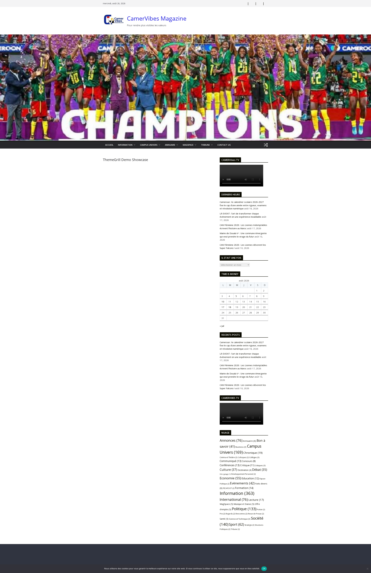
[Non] (367, 568)
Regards (230, 513)
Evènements (242, 483)
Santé (224, 518)
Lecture (256, 499)
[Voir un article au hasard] (265, 145)
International (234, 499)
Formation (244, 488)
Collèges (254, 457)
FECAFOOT (228, 488)
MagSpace (188, 144)
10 (223, 301)
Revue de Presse (256, 513)
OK (264, 568)
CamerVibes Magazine (156, 18)
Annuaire (170, 144)
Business (240, 447)
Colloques (243, 457)
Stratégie (249, 525)
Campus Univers (148, 144)
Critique (247, 465)
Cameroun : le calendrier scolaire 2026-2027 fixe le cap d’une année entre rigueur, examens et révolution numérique (243, 205)
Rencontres (241, 513)
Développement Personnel (243, 474)
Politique (244, 508)
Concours (249, 461)
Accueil (109, 144)
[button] (133, 145)
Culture (228, 469)
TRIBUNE (205, 144)
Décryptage (225, 474)
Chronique (252, 453)
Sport (236, 524)
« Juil (222, 325)
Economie (230, 478)
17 (223, 307)
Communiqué (230, 461)
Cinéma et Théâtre (228, 457)
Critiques (260, 465)
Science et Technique (239, 519)
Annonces (231, 440)
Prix (222, 513)
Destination (245, 470)
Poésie (261, 509)
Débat (259, 469)
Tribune (235, 529)
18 (230, 307)
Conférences (230, 465)
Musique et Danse (244, 503)
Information (125, 144)
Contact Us (224, 144)
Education (250, 478)
